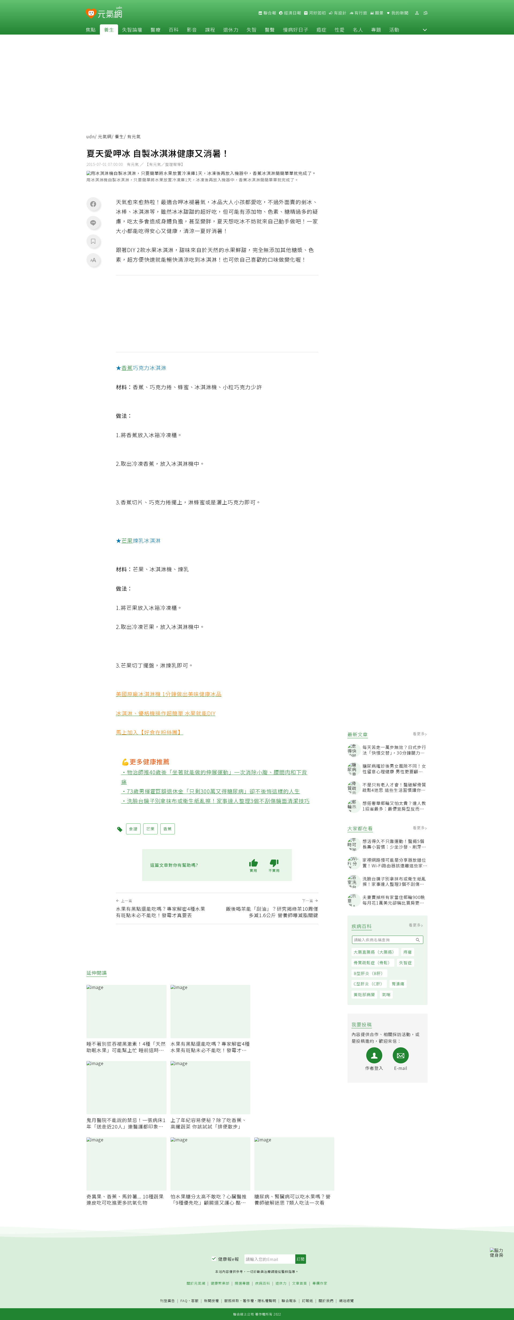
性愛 (340, 29)
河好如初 (317, 12)
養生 (109, 29)
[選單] (425, 13)
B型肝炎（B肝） (369, 973)
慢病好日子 (295, 29)
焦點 (91, 29)
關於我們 (326, 1301)
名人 (358, 29)
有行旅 (360, 12)
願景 (379, 12)
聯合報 (269, 12)
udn (90, 136)
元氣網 (105, 136)
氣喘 (386, 994)
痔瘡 (407, 952)
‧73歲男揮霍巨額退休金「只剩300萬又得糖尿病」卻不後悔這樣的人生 (210, 791)
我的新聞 (399, 12)
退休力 (231, 29)
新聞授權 (211, 1301)
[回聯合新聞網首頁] (91, 14)
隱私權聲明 (267, 1300)
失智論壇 (132, 29)
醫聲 (270, 29)
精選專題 (242, 1283)
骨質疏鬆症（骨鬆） (373, 962)
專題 (376, 29)
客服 (195, 1300)
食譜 (133, 828)
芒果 (127, 540)
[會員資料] (417, 13)
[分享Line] (93, 222)
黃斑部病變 (364, 994)
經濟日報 (292, 12)
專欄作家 (319, 1283)
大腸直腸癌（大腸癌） (375, 952)
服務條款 (231, 1300)
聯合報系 (289, 1301)
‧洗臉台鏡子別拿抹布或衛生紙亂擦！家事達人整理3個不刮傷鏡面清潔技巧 (215, 801)
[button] (425, 29)
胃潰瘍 (398, 984)
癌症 (321, 29)
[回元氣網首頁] (110, 13)
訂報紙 (307, 1301)
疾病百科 (262, 1283)
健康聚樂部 (220, 1283)
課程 (210, 29)
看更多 (419, 734)
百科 (174, 29)
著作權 (248, 1300)
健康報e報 (228, 1259)
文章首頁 (299, 1283)
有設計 (340, 12)
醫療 (155, 29)
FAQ (184, 1300)
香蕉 (127, 368)
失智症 (405, 962)
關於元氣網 (196, 1283)
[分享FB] (93, 204)
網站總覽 (346, 1301)
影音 (192, 29)
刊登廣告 (167, 1301)
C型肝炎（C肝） (369, 984)
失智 (252, 29)
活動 (394, 29)
